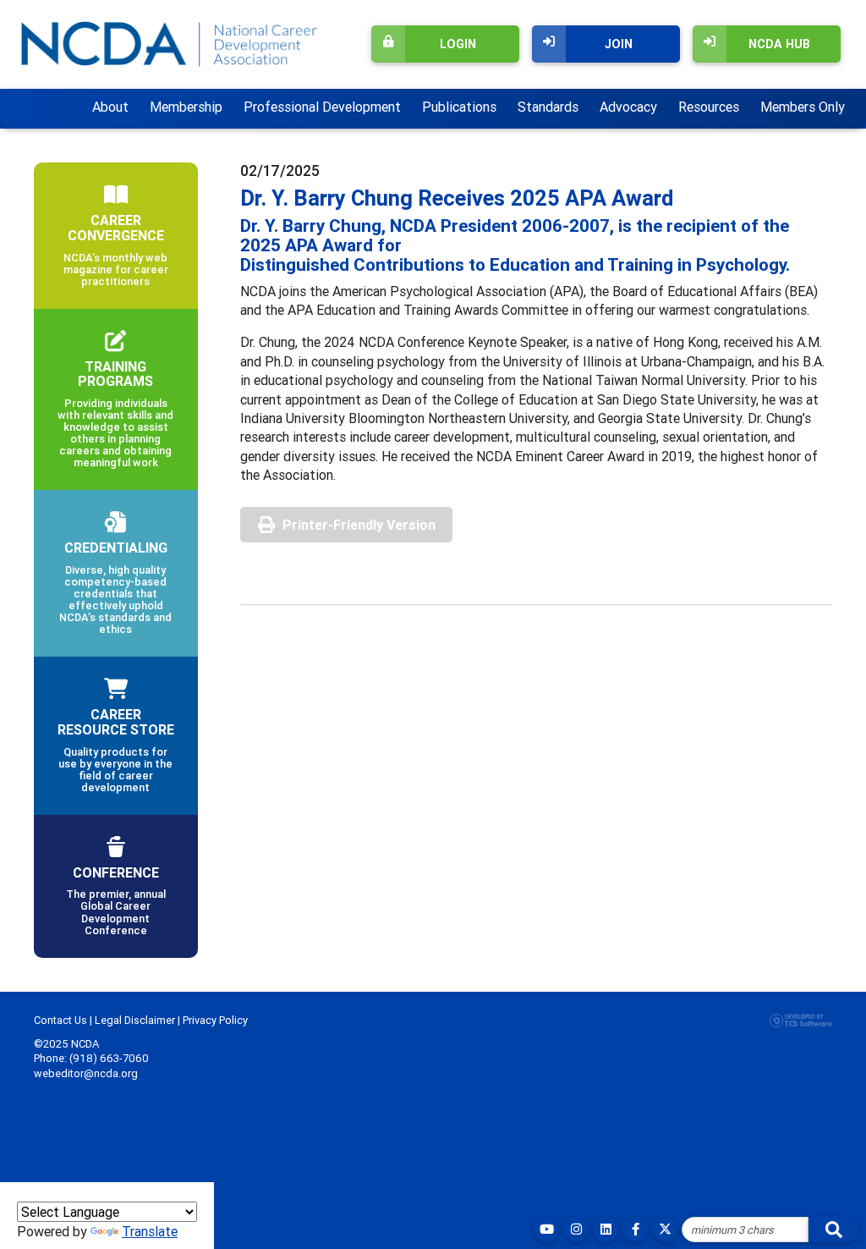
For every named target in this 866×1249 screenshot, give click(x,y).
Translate (150, 1231)
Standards (548, 106)
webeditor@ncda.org (86, 1073)
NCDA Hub (779, 44)
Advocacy (628, 106)
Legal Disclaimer (135, 1020)
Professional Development (322, 106)
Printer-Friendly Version (359, 524)
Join (619, 44)
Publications (459, 106)
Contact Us (60, 1020)
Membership (186, 106)
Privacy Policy (215, 1020)
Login (458, 44)
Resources (708, 106)
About (110, 106)
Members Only (802, 106)
